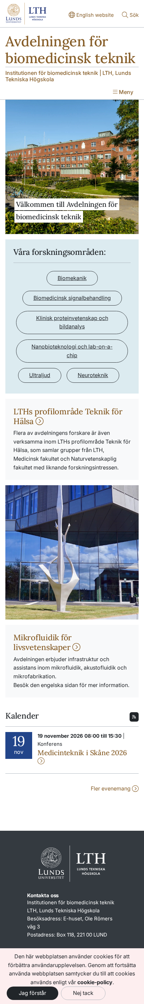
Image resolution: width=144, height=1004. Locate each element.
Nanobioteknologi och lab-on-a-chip (72, 351)
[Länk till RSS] (134, 716)
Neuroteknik (93, 375)
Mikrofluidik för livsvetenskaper (42, 642)
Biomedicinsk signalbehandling (72, 297)
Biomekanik (72, 278)
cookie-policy (95, 982)
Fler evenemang (111, 788)
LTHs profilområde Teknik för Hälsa (67, 416)
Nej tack (83, 993)
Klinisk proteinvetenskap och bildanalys (72, 322)
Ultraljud (39, 375)
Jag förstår (32, 993)
